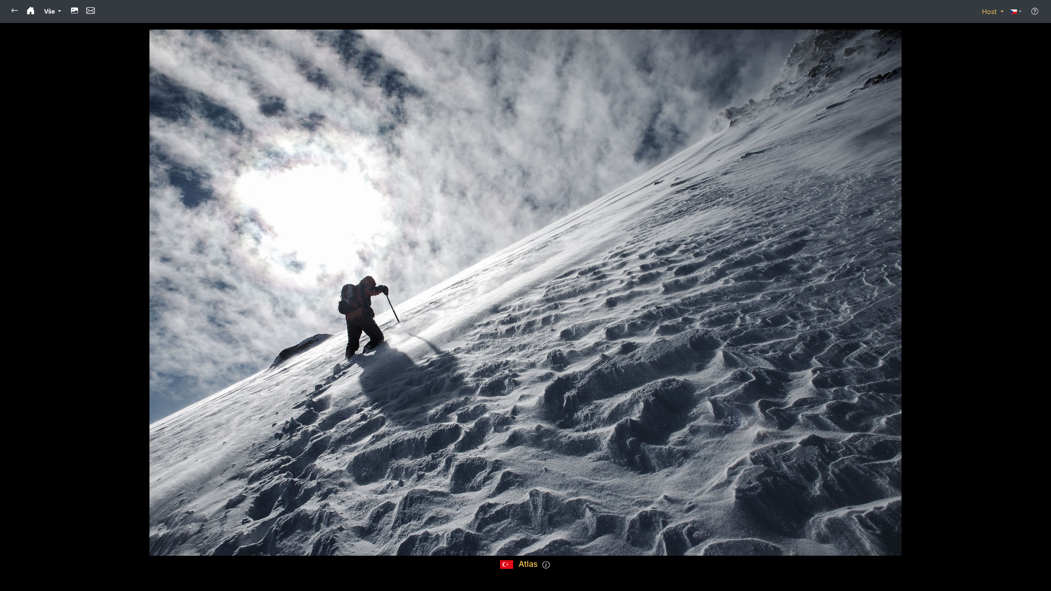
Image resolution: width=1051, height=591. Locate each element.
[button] (15, 11)
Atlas (528, 564)
